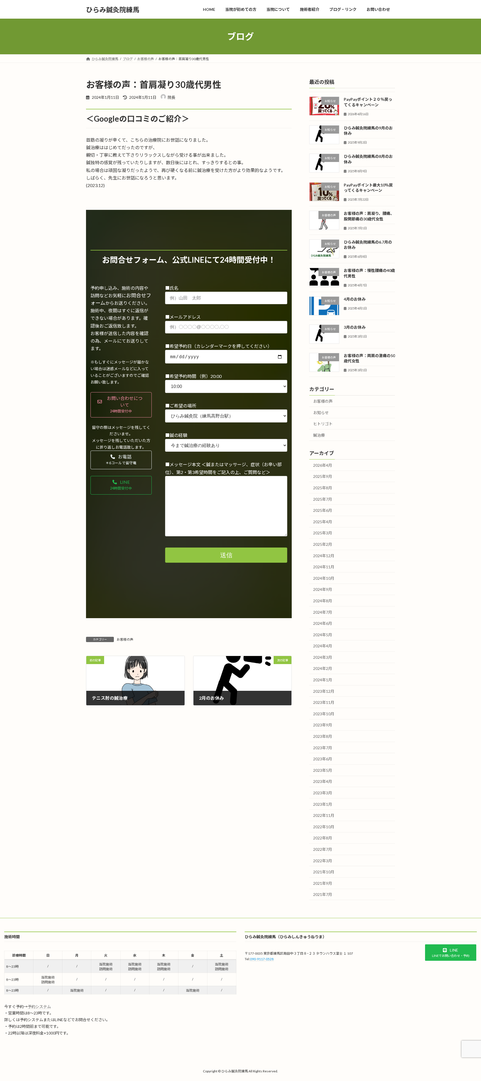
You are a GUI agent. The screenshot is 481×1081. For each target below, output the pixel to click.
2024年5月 (322, 634)
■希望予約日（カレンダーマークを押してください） (218, 346)
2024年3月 (322, 657)
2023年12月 (323, 691)
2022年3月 (322, 860)
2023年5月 (322, 770)
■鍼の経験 (176, 435)
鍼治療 (319, 435)
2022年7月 (322, 849)
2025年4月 (322, 521)
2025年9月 (322, 476)
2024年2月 (322, 668)
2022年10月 (323, 826)
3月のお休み (354, 327)
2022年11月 (323, 815)
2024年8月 (322, 600)
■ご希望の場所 (180, 405)
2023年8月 (322, 736)
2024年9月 (322, 589)
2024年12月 (323, 555)
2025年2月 (322, 544)
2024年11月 (323, 566)
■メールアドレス (183, 317)
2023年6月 (322, 758)
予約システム (39, 1006)
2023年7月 (322, 747)
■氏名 (171, 288)
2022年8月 (322, 838)
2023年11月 (323, 702)
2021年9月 (322, 883)
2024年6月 (322, 623)
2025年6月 (322, 510)
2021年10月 (323, 871)
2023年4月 (322, 781)
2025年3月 (322, 533)
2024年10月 (323, 578)
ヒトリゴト (323, 424)
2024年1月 (322, 679)
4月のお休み (354, 299)
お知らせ (321, 412)
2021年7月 (322, 894)
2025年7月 (322, 499)
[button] (121, 404)
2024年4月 (322, 645)
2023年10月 (323, 713)
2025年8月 (322, 487)
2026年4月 (322, 465)
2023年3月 (322, 792)
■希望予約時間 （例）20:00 (193, 376)
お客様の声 (125, 639)
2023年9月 (322, 725)
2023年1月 (322, 804)
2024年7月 (322, 612)
